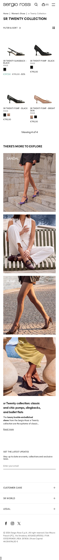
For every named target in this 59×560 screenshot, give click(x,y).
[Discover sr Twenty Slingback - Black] (16, 46)
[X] (19, 523)
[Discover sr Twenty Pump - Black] (43, 46)
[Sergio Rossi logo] (17, 4)
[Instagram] (12, 523)
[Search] (36, 4)
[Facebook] (6, 523)
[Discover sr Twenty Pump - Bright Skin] (43, 93)
